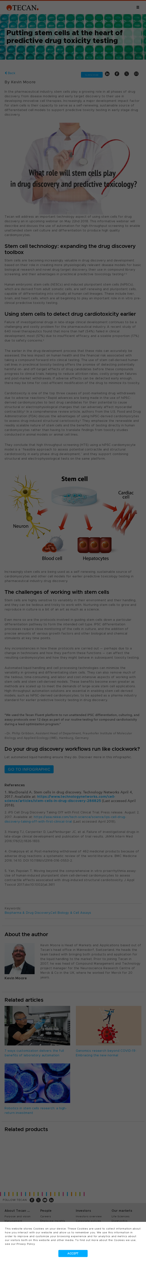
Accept (73, 1253)
